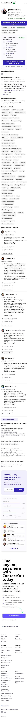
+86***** (8, 55)
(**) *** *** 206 (8, 250)
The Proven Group (9, 90)
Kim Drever (8, 358)
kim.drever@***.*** (9, 374)
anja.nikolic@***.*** (9, 247)
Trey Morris (10, 530)
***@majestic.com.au (12, 43)
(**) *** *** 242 (8, 286)
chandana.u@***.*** (9, 283)
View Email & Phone (7, 253)
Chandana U (9, 258)
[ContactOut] (8, 2)
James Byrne (10, 534)
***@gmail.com (10, 49)
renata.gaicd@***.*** (10, 407)
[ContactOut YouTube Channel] (5, 712)
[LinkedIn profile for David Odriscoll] (16, 294)
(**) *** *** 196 (8, 321)
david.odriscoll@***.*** (10, 319)
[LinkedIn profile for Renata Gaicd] (15, 386)
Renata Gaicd (9, 386)
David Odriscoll (9, 294)
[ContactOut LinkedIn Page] (2, 712)
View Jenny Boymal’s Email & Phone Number (14, 62)
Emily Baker (10, 526)
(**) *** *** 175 (8, 377)
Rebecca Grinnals (11, 539)
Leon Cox (8, 330)
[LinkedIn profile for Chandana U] (14, 258)
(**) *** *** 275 (8, 410)
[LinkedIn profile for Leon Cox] (12, 330)
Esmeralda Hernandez (13, 543)
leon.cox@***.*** (9, 346)
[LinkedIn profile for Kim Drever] (13, 358)
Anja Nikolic (9, 232)
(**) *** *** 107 (8, 349)
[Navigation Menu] (25, 2)
